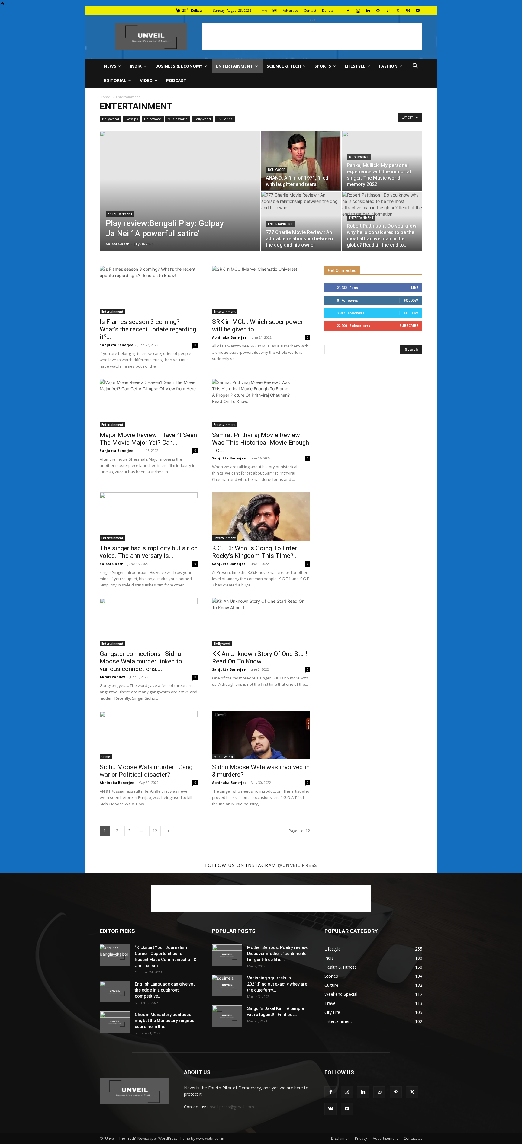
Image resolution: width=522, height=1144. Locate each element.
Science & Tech (284, 66)
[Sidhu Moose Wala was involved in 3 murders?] (261, 735)
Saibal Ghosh (118, 243)
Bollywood (110, 119)
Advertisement (385, 1138)
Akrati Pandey (112, 677)
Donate (328, 10)
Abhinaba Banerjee (229, 337)
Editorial (115, 80)
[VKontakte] (407, 10)
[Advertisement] (312, 36)
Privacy (361, 1138)
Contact (310, 10)
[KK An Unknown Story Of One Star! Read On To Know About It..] (261, 622)
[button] (415, 66)
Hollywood (152, 119)
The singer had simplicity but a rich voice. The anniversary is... (149, 552)
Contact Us (413, 1138)
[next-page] (168, 831)
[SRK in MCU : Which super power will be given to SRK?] (261, 290)
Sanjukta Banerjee (116, 345)
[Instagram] (357, 10)
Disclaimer (340, 1138)
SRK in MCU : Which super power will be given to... (257, 325)
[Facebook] (348, 10)
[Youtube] (417, 10)
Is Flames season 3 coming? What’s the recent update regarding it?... (148, 329)
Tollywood (202, 119)
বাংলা (264, 10)
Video (146, 80)
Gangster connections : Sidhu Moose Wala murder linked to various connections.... (141, 661)
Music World (178, 119)
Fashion (388, 66)
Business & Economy (178, 66)
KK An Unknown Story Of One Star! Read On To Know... (259, 657)
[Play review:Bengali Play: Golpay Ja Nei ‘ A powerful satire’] (180, 200)
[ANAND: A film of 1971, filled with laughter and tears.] (301, 160)
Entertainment (234, 66)
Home (105, 97)
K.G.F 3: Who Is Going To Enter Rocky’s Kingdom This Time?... (255, 552)
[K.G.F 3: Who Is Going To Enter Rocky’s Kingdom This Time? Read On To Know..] (261, 516)
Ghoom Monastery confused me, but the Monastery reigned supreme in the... (165, 1020)
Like (414, 287)
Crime (106, 757)
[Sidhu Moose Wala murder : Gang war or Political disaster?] (149, 735)
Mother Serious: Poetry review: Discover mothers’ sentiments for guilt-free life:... (277, 953)
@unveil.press (297, 865)
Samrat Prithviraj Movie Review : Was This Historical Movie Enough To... (260, 442)
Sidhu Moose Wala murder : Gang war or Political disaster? (146, 770)
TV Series (224, 119)
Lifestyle (355, 66)
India (136, 66)
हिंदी (274, 10)
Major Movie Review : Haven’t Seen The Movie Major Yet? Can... (148, 438)
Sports (322, 66)
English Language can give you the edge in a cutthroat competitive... (165, 990)
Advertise (290, 10)
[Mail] (377, 10)
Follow (411, 300)
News (110, 66)
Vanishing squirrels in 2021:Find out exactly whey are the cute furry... (277, 984)
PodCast (176, 80)
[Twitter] (397, 10)
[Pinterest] (387, 10)
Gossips (131, 119)
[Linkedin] (367, 10)
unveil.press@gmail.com (230, 1107)
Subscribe (408, 325)
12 (155, 830)
